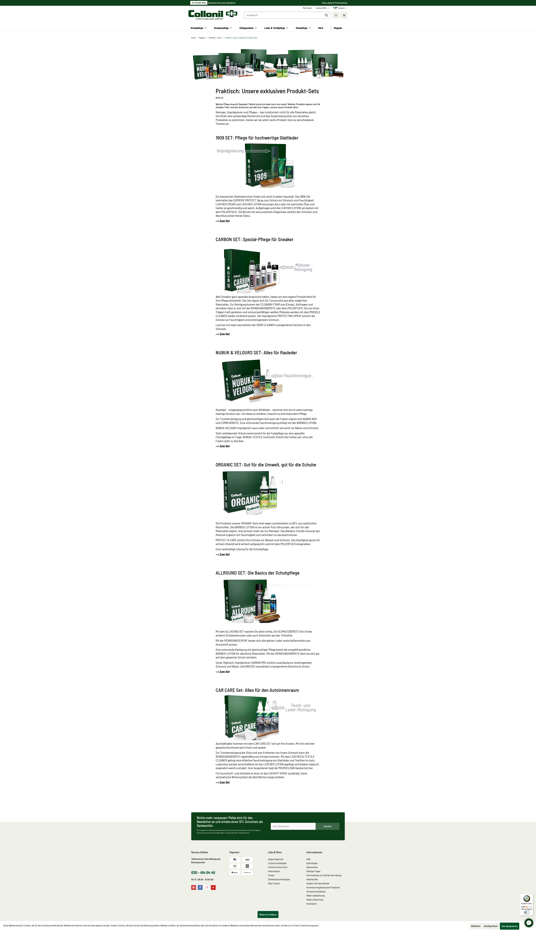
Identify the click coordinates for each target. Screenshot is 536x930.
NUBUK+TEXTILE (253, 437)
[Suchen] (327, 15)
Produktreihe (304, 296)
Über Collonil (274, 883)
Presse (271, 875)
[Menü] (531, 895)
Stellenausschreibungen (279, 879)
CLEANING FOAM (270, 304)
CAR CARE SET (262, 743)
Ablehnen (475, 925)
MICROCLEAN (287, 768)
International (274, 871)
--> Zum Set (223, 221)
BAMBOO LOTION (306, 422)
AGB (308, 859)
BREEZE (250, 666)
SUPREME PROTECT (244, 200)
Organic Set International (317, 883)
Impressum (311, 903)
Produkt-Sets (285, 120)
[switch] (527, 912)
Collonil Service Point (277, 867)
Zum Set (225, 671)
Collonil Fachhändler (277, 863)
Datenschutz (312, 867)
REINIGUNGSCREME (235, 640)
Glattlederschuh (243, 196)
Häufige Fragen (313, 871)
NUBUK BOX (310, 419)
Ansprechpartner (275, 859)
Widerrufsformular (315, 899)
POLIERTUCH (295, 308)
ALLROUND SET (235, 631)
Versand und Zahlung (315, 891)
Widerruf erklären (268, 914)
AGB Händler (312, 863)
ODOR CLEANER (265, 325)
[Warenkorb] (343, 15)
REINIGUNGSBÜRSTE (263, 308)
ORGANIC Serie (250, 523)
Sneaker (226, 296)
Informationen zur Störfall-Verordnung (323, 875)
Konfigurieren (491, 925)
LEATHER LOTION (251, 204)
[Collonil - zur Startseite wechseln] (212, 13)
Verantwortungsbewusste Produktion (323, 887)
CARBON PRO (258, 662)
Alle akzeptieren (510, 926)
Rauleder (221, 409)
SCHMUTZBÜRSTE (288, 631)
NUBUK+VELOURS (226, 428)
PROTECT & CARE (226, 540)
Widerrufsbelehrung (315, 895)
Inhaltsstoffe (312, 879)
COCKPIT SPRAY (277, 773)
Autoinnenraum (235, 747)
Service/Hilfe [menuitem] (321, 8)
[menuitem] (307, 8)
